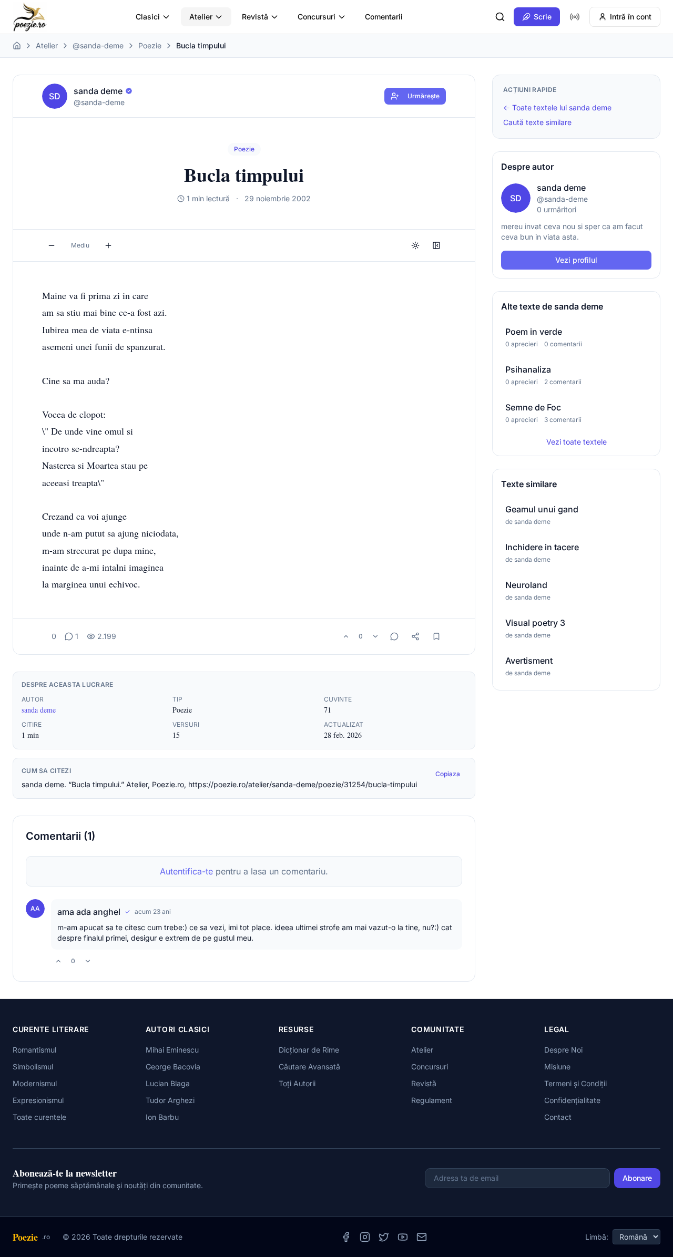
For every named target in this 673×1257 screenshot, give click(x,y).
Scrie (543, 16)
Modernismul (35, 1083)
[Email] (421, 1237)
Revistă (255, 16)
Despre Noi (563, 1049)
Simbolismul (33, 1066)
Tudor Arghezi (170, 1100)
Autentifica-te (186, 871)
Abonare (637, 1177)
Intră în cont (630, 16)
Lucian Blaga (168, 1083)
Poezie (149, 45)
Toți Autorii (297, 1083)
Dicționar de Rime (309, 1049)
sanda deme (39, 710)
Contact (558, 1116)
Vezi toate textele (576, 441)
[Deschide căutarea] (500, 16)
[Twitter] (384, 1237)
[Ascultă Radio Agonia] (574, 16)
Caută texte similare (537, 122)
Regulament (431, 1100)
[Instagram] (365, 1237)
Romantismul (34, 1049)
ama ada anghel (88, 911)
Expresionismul (38, 1100)
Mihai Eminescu (172, 1049)
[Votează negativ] (375, 636)
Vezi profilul (576, 259)
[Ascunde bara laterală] (436, 245)
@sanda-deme (98, 45)
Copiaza (447, 774)
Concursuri (316, 16)
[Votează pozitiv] (346, 636)
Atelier (200, 16)
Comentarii (384, 16)
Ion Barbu (162, 1116)
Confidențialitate (572, 1100)
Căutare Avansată (309, 1066)
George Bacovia (173, 1066)
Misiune (557, 1066)
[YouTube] (402, 1237)
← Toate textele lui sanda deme (557, 107)
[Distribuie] (415, 636)
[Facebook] (346, 1237)
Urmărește (423, 96)
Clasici (148, 16)
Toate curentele (39, 1116)
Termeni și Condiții (575, 1083)
